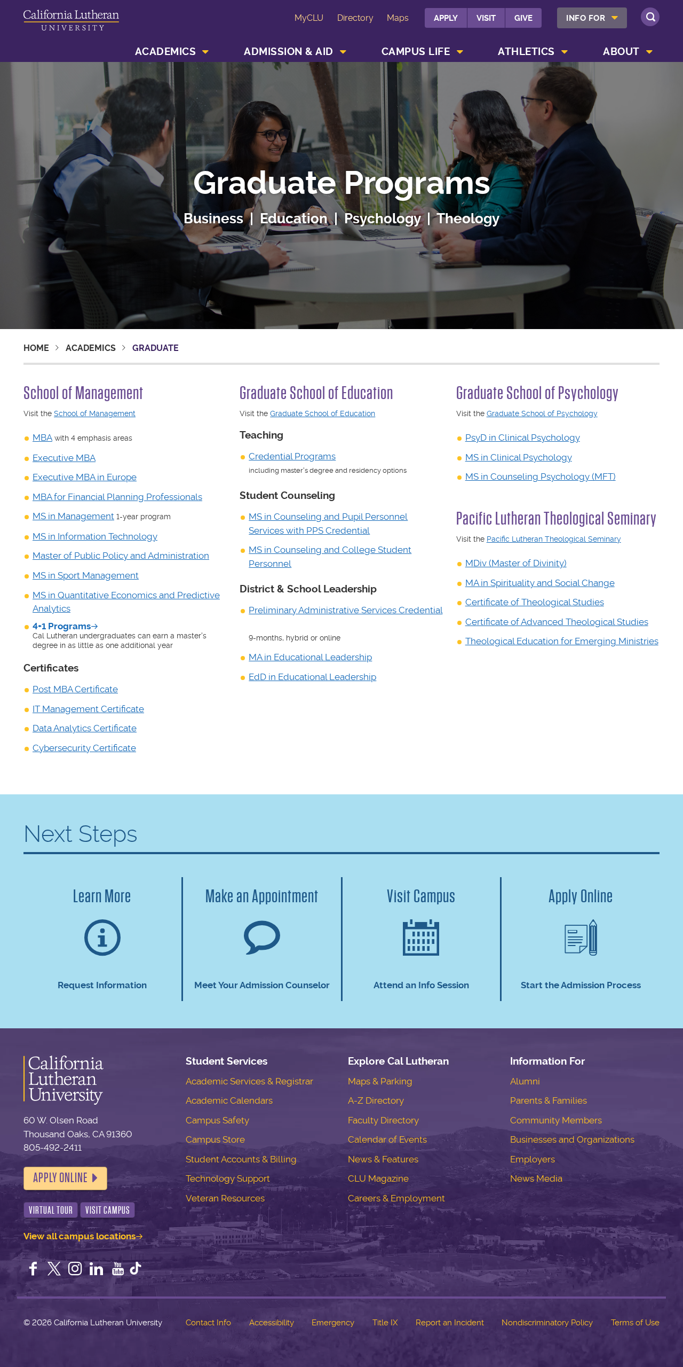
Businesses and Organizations (572, 1139)
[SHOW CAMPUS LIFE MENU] (460, 52)
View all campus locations (79, 1236)
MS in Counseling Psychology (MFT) (540, 476)
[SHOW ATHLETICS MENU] (564, 52)
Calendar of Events (387, 1139)
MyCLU (309, 18)
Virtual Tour (51, 1210)
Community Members (556, 1120)
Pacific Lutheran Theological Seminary (554, 539)
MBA (42, 437)
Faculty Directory (383, 1120)
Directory (355, 18)
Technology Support (228, 1178)
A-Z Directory (376, 1100)
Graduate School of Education (322, 413)
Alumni (525, 1081)
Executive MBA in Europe (85, 477)
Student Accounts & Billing (241, 1159)
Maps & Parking (380, 1081)
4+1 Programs (62, 626)
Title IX (385, 1322)
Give (523, 18)
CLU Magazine (378, 1178)
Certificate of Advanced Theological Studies (556, 621)
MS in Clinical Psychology (518, 457)
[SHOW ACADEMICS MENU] (206, 52)
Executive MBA (64, 457)
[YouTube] (118, 1270)
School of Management (95, 413)
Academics (165, 51)
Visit (486, 18)
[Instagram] (75, 1270)
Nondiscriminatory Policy (547, 1322)
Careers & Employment (396, 1198)
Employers (532, 1159)
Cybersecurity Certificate (84, 748)
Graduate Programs (341, 183)
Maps (398, 18)
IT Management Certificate (88, 709)
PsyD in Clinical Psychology (522, 437)
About (621, 51)
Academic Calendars (229, 1100)
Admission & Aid (288, 51)
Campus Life (416, 51)
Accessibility (271, 1322)
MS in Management (73, 516)
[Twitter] (54, 1270)
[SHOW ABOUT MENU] (649, 52)
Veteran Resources (225, 1198)
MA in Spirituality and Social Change (540, 582)
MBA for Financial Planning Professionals (117, 496)
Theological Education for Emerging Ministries (561, 641)
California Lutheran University (71, 26)
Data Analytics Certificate (85, 728)
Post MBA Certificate (75, 689)
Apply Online (60, 1177)
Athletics (526, 51)
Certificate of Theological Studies (534, 602)
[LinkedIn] (96, 1270)
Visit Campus (107, 1210)
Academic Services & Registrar (249, 1081)
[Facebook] (33, 1270)
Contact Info (208, 1322)
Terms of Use (635, 1322)
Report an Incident (450, 1322)
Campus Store (215, 1139)
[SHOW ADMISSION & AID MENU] (343, 52)
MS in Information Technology (95, 536)
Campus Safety (217, 1120)
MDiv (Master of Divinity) (516, 563)
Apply (446, 18)
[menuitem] (592, 17)
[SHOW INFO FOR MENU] (615, 17)
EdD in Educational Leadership (312, 676)
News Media (536, 1178)
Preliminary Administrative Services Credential (345, 610)
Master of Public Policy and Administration (121, 555)
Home (36, 348)
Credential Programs (292, 456)
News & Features (383, 1159)
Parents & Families (548, 1100)
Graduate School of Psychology (542, 413)
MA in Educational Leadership (310, 657)
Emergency (333, 1322)
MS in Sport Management (86, 575)
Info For (585, 18)
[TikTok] (135, 1270)
